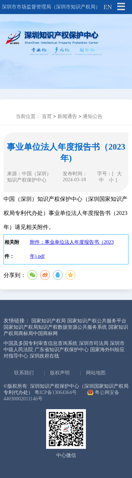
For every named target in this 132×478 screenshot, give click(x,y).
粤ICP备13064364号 (55, 392)
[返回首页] (66, 43)
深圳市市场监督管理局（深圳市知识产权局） (51, 6)
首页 (47, 116)
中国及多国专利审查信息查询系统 (40, 343)
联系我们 (24, 372)
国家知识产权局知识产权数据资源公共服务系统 (55, 327)
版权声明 (60, 372)
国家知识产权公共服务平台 (96, 320)
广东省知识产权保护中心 (61, 349)
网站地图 (96, 372)
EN (107, 7)
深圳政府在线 (44, 356)
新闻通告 (67, 116)
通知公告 (92, 116)
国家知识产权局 (48, 320)
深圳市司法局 (93, 343)
